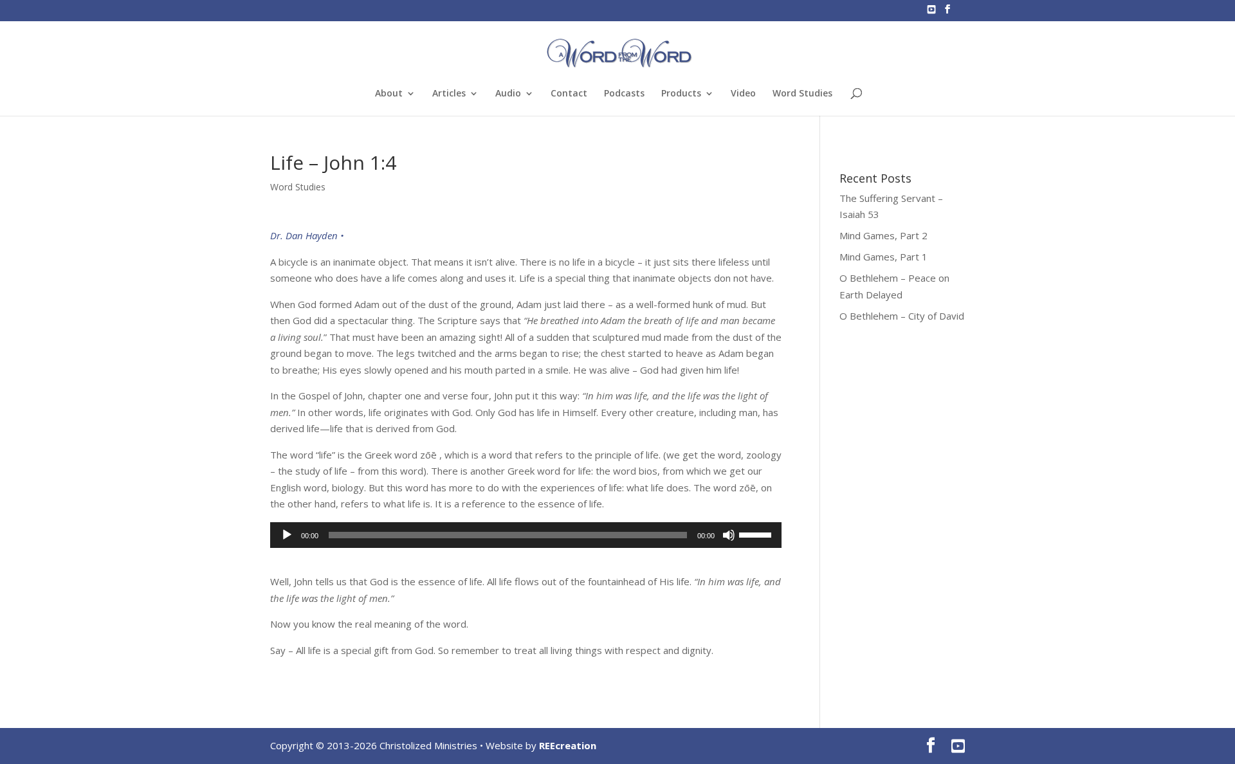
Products (681, 94)
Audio (508, 94)
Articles (449, 94)
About (389, 94)
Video (743, 94)
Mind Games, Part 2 (883, 235)
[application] (526, 535)
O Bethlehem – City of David (901, 315)
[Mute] (728, 535)
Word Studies (802, 94)
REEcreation (567, 745)
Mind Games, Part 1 (883, 256)
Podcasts (624, 94)
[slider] (757, 533)
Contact (569, 94)
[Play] (286, 535)
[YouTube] (931, 13)
